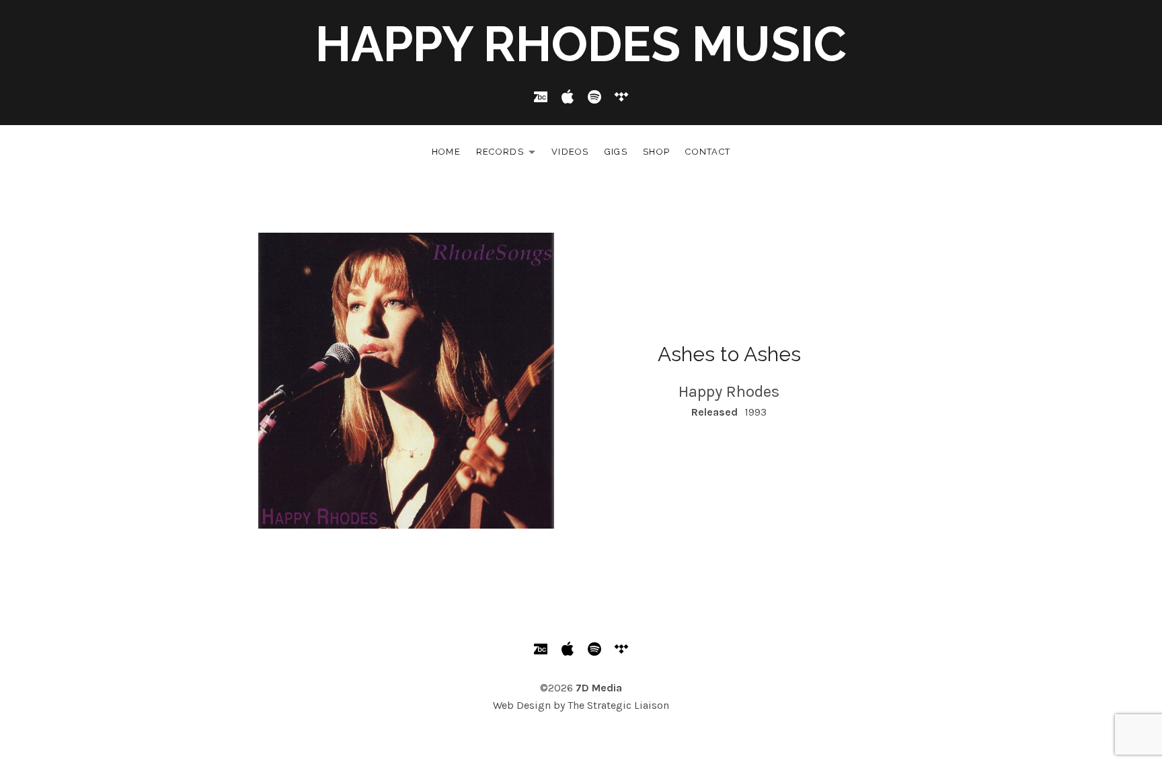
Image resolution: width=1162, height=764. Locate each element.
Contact (707, 152)
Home (446, 152)
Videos (570, 152)
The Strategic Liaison (618, 705)
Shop (656, 152)
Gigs (616, 152)
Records (509, 154)
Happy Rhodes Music (581, 44)
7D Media (599, 687)
